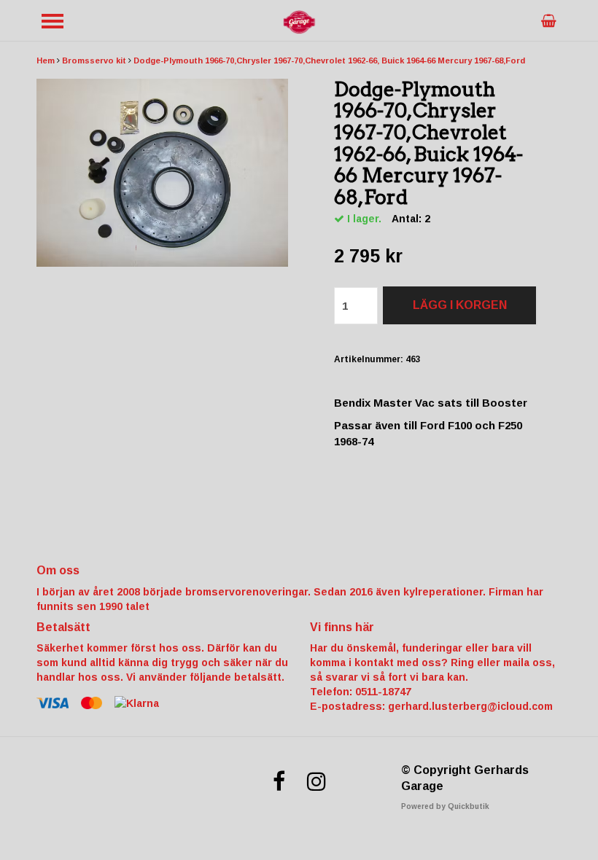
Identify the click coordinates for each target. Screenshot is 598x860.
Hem (45, 60)
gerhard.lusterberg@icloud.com (470, 706)
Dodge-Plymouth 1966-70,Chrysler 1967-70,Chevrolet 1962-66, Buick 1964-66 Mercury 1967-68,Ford (329, 60)
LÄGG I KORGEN (460, 305)
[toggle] (52, 21)
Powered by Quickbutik (445, 806)
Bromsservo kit (94, 60)
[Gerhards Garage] (298, 21)
